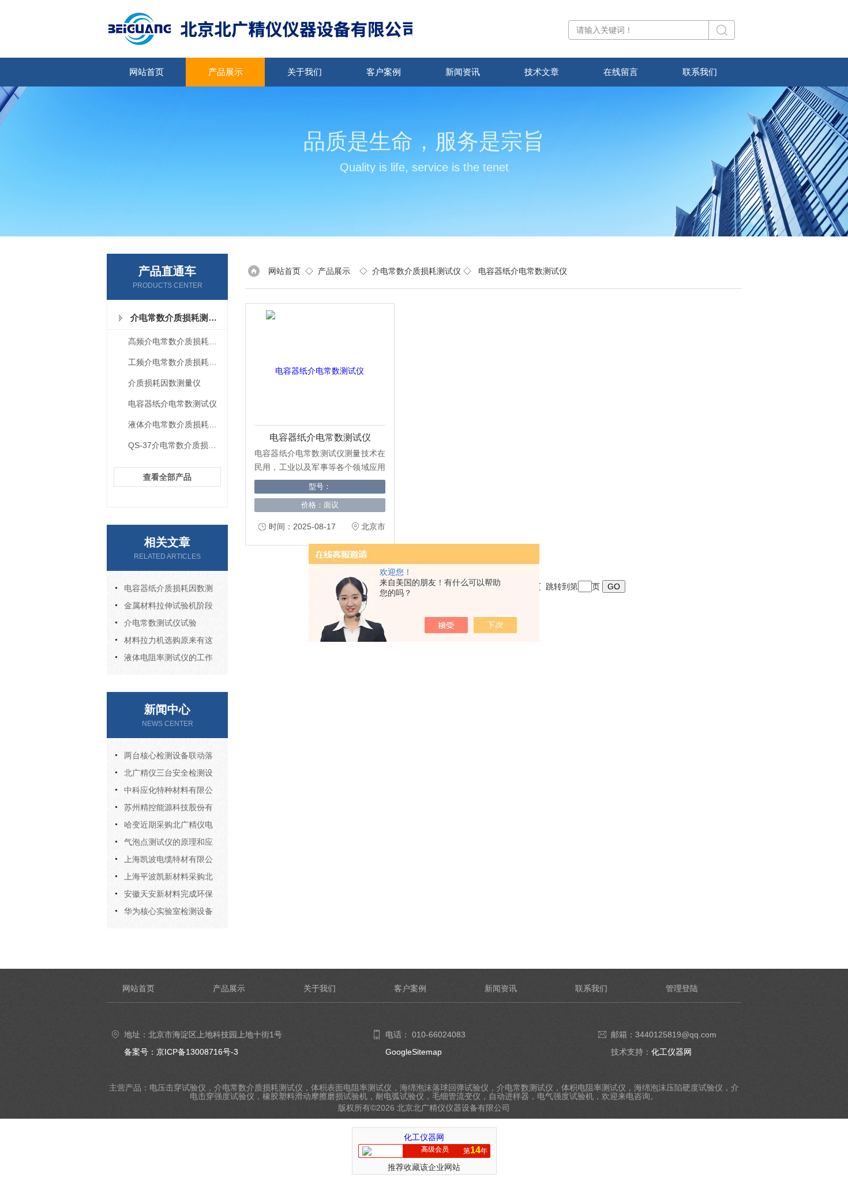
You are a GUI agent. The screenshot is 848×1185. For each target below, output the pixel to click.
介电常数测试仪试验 (160, 622)
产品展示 (225, 72)
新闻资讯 (462, 72)
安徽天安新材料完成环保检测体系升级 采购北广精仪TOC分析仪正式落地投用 (165, 895)
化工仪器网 (671, 1051)
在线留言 (620, 72)
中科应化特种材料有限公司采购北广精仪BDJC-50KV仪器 (165, 792)
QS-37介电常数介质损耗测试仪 (177, 445)
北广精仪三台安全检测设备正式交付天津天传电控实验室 (164, 774)
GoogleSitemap (413, 1051)
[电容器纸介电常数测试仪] (315, 364)
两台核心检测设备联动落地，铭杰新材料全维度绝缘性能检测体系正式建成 (164, 757)
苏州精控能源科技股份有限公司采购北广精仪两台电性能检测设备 (164, 809)
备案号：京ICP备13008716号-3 (181, 1051)
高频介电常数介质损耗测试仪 (177, 341)
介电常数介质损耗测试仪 (176, 317)
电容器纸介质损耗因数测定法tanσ (164, 590)
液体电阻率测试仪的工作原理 (164, 659)
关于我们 (304, 72)
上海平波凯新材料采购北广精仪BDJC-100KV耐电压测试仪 (164, 878)
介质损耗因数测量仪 (164, 383)
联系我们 (699, 72)
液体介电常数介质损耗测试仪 (177, 424)
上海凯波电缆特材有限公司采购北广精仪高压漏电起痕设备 (164, 861)
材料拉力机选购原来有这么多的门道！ (164, 642)
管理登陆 (682, 988)
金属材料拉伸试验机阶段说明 (164, 607)
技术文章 (541, 72)
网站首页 (146, 72)
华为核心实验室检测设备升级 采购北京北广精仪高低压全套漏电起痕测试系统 (165, 913)
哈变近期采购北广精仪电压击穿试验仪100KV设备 (164, 826)
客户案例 (383, 72)
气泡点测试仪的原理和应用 (164, 844)
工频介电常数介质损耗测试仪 (177, 362)
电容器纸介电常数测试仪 (172, 403)
